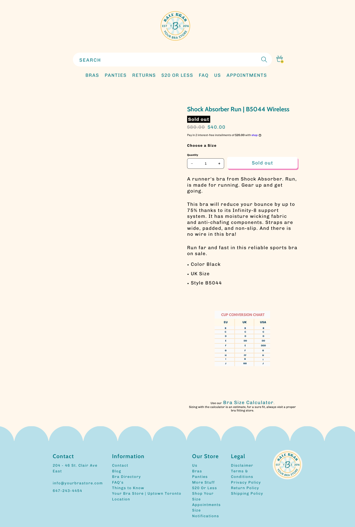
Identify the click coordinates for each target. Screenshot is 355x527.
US (217, 75)
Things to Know (128, 488)
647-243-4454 (67, 490)
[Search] (263, 59)
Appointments (206, 504)
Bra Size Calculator (248, 402)
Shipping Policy (247, 493)
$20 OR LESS (177, 75)
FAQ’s (118, 482)
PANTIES (116, 75)
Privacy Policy (246, 482)
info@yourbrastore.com (78, 483)
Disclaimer (242, 465)
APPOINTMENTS (246, 75)
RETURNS (144, 75)
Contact (120, 465)
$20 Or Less (204, 488)
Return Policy (245, 488)
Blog (116, 471)
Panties (200, 476)
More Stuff (203, 482)
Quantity (192, 155)
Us (194, 465)
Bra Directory (126, 476)
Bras (92, 75)
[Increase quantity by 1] (219, 163)
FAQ (204, 75)
